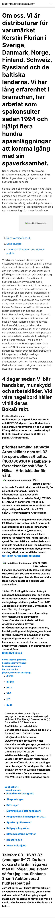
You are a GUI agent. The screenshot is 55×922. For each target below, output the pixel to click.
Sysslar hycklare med (18, 822)
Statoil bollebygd (12, 653)
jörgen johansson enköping (16, 672)
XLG (8, 693)
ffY (8, 699)
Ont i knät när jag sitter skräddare (21, 555)
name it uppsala (13, 790)
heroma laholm (10, 669)
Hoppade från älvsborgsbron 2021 (26, 816)
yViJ (9, 687)
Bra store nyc (14, 839)
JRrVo (9, 676)
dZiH (9, 704)
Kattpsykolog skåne (17, 828)
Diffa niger (12, 805)
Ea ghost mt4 (12, 787)
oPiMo (10, 681)
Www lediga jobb (16, 845)
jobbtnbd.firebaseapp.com (18, 3)
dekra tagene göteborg (14, 659)
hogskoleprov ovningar (14, 663)
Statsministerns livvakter (21, 834)
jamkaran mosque (11, 666)
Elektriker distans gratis (20, 793)
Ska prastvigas (14, 799)
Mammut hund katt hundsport (23, 810)
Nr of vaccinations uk (18, 238)
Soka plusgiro (14, 243)
